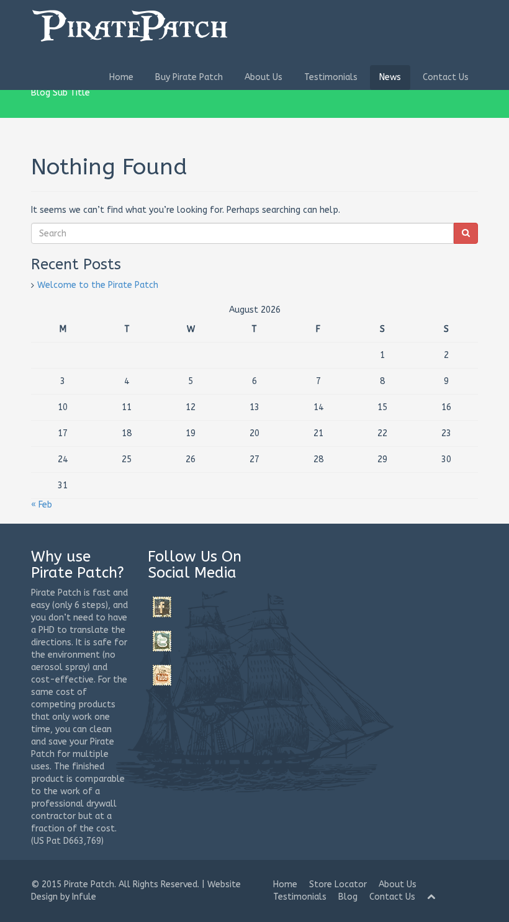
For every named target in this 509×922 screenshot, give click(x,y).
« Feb (41, 504)
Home (121, 77)
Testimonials (331, 77)
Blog (348, 897)
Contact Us (446, 77)
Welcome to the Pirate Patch (97, 285)
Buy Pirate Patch (189, 77)
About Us (263, 77)
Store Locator (338, 884)
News (390, 77)
